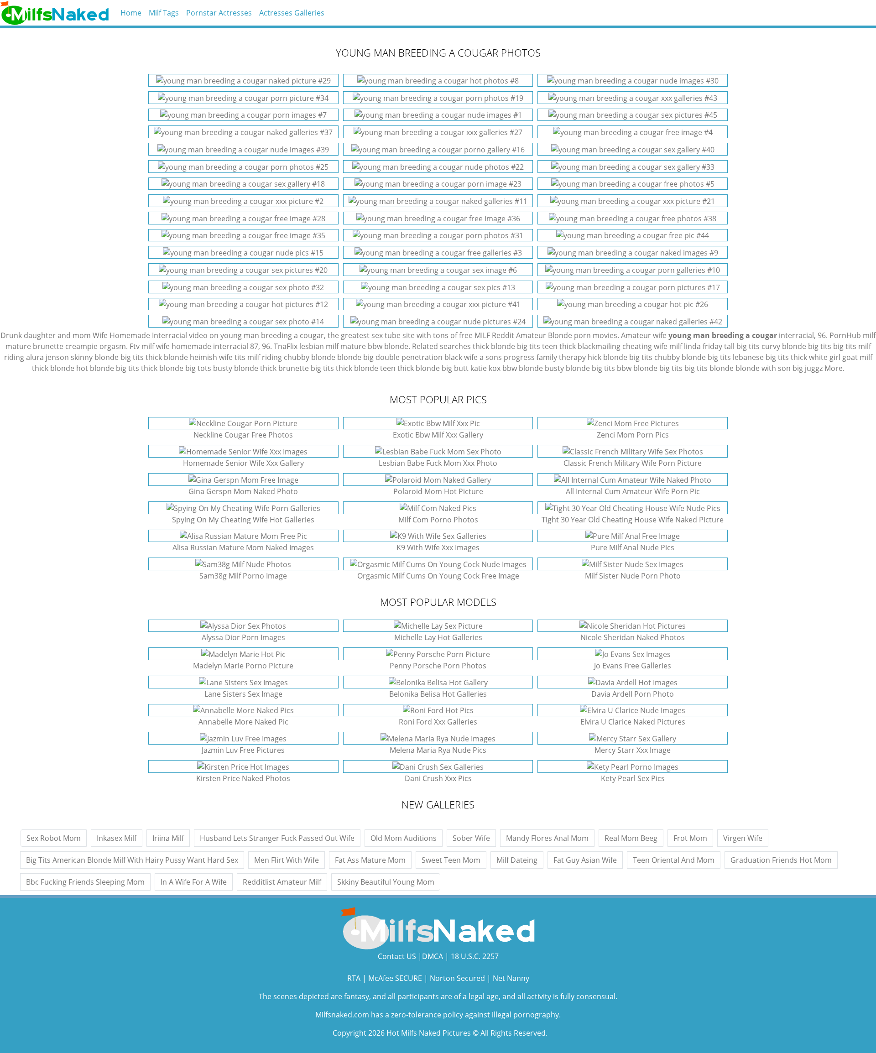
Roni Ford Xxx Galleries (438, 722)
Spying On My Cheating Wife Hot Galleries (243, 520)
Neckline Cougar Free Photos (243, 435)
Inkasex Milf (116, 838)
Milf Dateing (516, 860)
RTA (353, 978)
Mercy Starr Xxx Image (632, 750)
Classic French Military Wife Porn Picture (632, 463)
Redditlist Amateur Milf (282, 882)
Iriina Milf (168, 838)
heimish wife (211, 357)
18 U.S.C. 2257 (475, 956)
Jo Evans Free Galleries (632, 666)
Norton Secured (457, 978)
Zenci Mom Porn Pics (633, 435)
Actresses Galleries (291, 13)
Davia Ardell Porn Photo (632, 694)
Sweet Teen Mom (451, 860)
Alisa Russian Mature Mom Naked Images (243, 547)
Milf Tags (164, 13)
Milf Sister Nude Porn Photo (633, 576)
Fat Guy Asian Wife (585, 860)
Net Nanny (511, 978)
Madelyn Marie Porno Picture (243, 666)
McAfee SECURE (395, 978)
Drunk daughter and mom (45, 335)
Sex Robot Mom (53, 838)
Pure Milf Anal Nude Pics (632, 547)
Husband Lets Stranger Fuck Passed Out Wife (277, 838)
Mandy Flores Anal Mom (547, 838)
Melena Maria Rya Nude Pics (438, 750)
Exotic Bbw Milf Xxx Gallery (438, 435)
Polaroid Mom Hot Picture (438, 491)
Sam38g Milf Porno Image (243, 576)
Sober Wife (471, 838)
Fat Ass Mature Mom (370, 860)
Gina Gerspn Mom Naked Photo (243, 491)
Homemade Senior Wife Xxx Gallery (243, 463)
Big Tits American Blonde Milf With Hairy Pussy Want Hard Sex (132, 860)
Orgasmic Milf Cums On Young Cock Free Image (438, 576)
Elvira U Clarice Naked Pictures (632, 722)
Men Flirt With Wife (286, 860)
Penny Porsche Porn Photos (438, 666)
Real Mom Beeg (631, 838)
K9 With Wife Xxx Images (438, 547)
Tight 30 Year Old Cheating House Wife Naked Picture (633, 520)
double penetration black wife (426, 357)
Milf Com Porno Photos (438, 520)
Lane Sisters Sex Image (243, 694)
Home (130, 13)
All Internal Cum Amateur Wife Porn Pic (633, 491)
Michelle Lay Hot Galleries (438, 637)
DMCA (432, 956)
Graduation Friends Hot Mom (781, 860)
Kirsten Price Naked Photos (243, 778)
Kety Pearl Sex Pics (633, 778)
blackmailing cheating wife (622, 346)
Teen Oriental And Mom (673, 860)
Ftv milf (142, 346)
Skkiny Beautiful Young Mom (385, 882)
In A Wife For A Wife (194, 882)
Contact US (397, 956)
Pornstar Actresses (219, 13)
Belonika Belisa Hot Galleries (438, 694)
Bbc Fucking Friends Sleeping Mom (85, 882)
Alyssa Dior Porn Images (243, 637)
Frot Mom (690, 838)
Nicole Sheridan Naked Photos (632, 637)
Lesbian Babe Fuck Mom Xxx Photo (438, 463)
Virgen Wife (742, 838)
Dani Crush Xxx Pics (438, 778)
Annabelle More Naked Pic (243, 722)
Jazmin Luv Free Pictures (243, 750)
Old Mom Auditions (403, 838)
